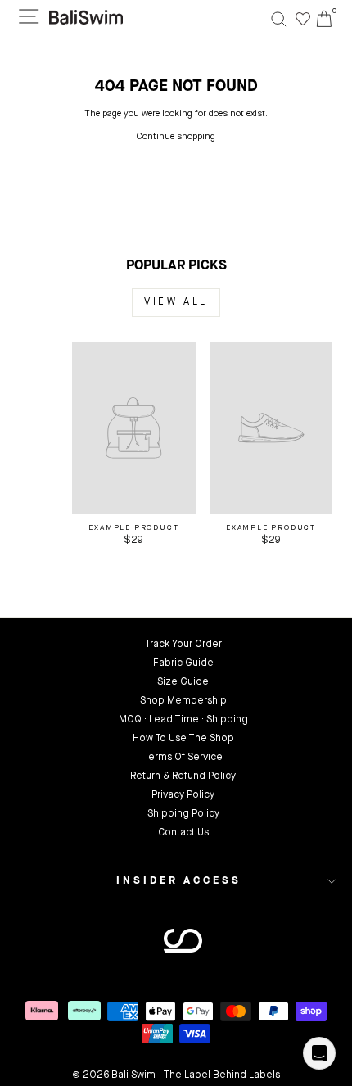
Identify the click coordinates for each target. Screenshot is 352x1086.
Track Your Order (183, 644)
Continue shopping (176, 137)
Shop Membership (183, 701)
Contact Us (183, 833)
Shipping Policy (183, 814)
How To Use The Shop (183, 739)
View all (176, 302)
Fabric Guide (183, 663)
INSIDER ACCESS (178, 881)
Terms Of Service (183, 757)
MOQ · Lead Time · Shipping (183, 720)
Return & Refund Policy (183, 776)
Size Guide (183, 682)
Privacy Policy (182, 795)
